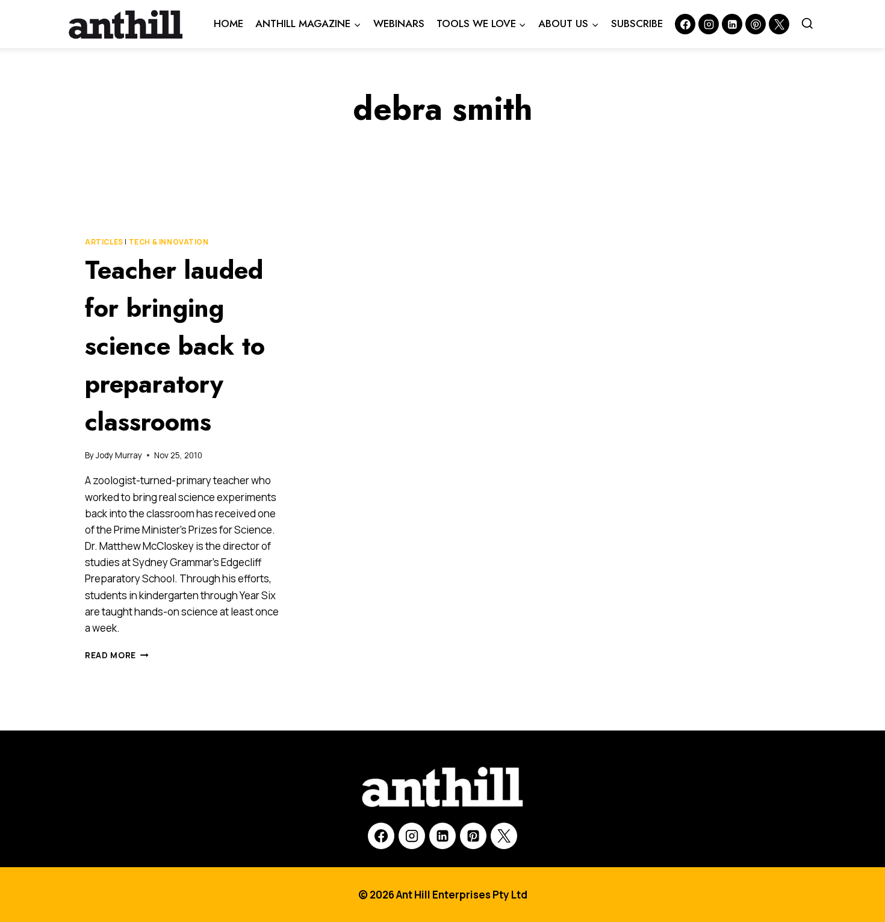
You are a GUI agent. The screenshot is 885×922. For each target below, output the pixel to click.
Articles (104, 242)
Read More (117, 655)
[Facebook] (685, 24)
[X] (504, 836)
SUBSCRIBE (637, 23)
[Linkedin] (732, 24)
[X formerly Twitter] (779, 24)
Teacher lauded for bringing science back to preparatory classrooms (175, 346)
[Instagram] (708, 24)
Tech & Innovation (169, 242)
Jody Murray (119, 455)
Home (228, 23)
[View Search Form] (807, 24)
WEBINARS (398, 23)
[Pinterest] (755, 24)
